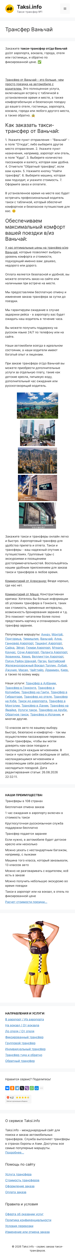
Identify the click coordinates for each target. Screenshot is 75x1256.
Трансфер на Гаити (35, 692)
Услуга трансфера (18, 1174)
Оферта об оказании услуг (24, 1214)
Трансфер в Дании (34, 705)
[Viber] (27, 1088)
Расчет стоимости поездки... (26, 902)
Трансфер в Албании (41, 683)
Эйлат (20, 647)
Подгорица (13, 638)
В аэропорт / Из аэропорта (24, 1019)
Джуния (11, 670)
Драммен (52, 670)
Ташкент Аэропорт (48, 643)
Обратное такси (16, 714)
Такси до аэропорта (32, 701)
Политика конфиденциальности (28, 1220)
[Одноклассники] (12, 1088)
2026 (18, 1246)
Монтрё (57, 634)
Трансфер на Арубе (53, 710)
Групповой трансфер (20, 1043)
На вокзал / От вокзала (22, 1025)
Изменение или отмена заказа (27, 1232)
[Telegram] (17, 1088)
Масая (23, 670)
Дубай (62, 665)
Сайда (9, 647)
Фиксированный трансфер (24, 1037)
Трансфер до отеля (38, 696)
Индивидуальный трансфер (25, 1049)
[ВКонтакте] (7, 1088)
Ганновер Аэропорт (19, 643)
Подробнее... (14, 1152)
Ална (58, 638)
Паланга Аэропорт (54, 652)
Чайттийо (36, 670)
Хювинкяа (12, 656)
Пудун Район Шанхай (20, 661)
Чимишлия (31, 638)
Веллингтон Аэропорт (47, 656)
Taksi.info (29, 7)
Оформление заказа (20, 1186)
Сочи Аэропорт (28, 652)
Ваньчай (46, 638)
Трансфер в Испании (45, 714)
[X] (22, 1088)
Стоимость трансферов (22, 1180)
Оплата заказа (15, 1192)
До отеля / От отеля (19, 1031)
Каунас (10, 652)
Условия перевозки (19, 1226)
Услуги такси (27, 710)
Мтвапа (57, 647)
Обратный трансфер (20, 1061)
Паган (42, 661)
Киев (64, 670)
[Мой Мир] (37, 1088)
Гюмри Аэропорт (38, 647)
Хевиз (26, 656)
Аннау (45, 634)
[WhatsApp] (32, 1088)
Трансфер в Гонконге (20, 688)
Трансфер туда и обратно (23, 1055)
